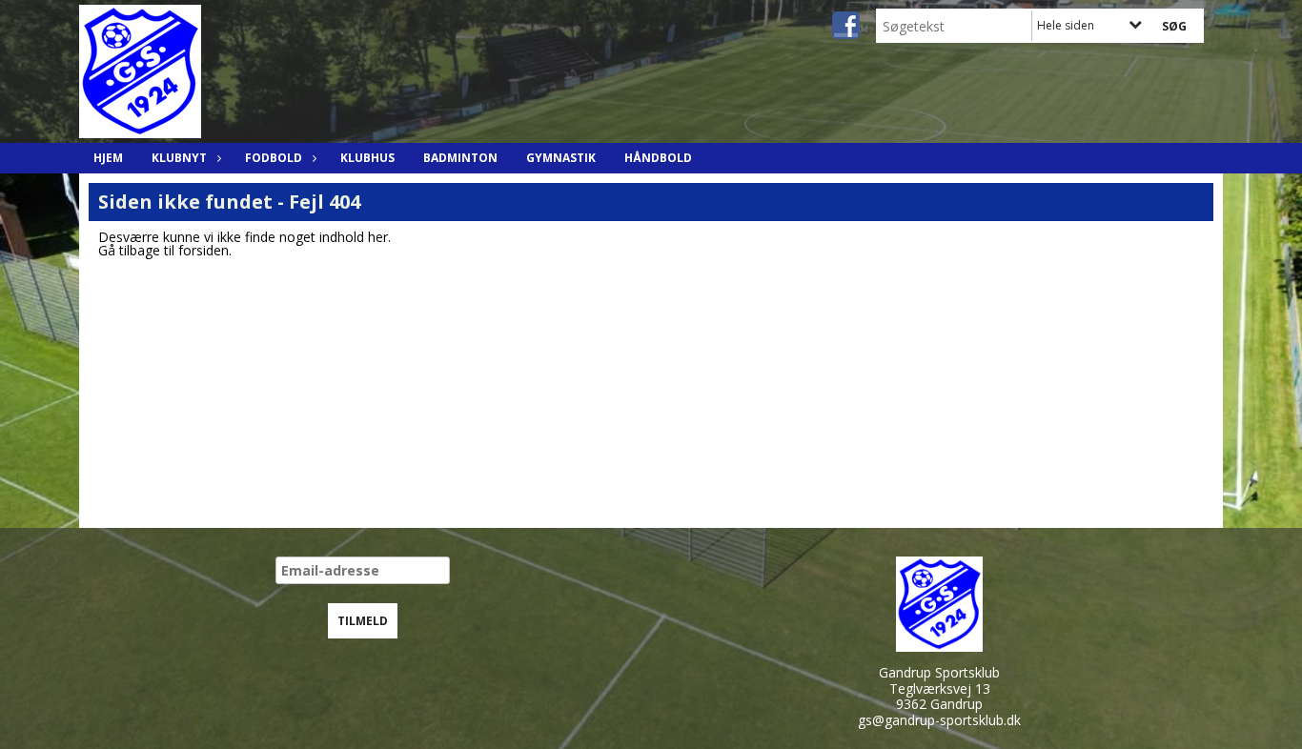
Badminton (460, 158)
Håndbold (658, 158)
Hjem (108, 158)
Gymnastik (561, 158)
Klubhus (367, 158)
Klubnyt (179, 158)
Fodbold (273, 158)
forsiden (203, 250)
